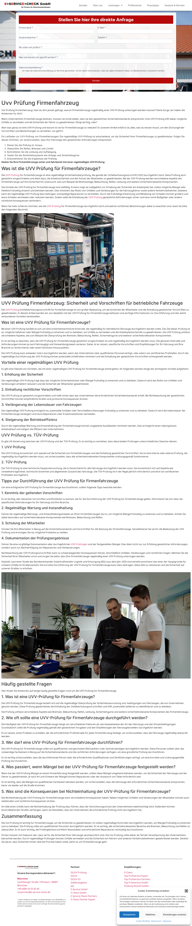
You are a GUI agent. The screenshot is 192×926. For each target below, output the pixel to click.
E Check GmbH (78, 892)
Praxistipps (153, 5)
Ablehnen (150, 914)
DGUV (74, 875)
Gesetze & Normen (175, 5)
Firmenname (26, 28)
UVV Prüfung (12, 175)
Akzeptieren (129, 914)
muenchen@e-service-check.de (33, 892)
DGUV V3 (75, 879)
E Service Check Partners (84, 896)
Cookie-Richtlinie (143, 921)
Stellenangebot (79, 882)
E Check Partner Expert (83, 899)
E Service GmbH (79, 889)
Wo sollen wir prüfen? (30, 47)
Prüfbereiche (135, 5)
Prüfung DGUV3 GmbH (136, 885)
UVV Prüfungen (79, 544)
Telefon (102, 37)
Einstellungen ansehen (174, 914)
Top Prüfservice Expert (136, 875)
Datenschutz (156, 921)
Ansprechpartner (28, 37)
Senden (96, 80)
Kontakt (83, 5)
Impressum (167, 921)
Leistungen (114, 5)
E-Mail (102, 28)
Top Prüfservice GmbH (136, 882)
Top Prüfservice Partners (137, 879)
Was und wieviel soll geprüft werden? (38, 57)
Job (72, 885)
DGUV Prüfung (79, 872)
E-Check (128, 872)
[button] (186, 890)
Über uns (97, 5)
